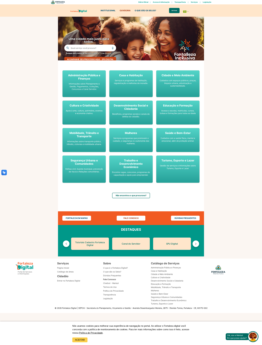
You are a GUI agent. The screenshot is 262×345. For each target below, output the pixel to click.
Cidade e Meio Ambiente (162, 274)
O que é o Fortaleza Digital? (115, 268)
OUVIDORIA (125, 10)
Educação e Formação (161, 284)
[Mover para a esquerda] (66, 243)
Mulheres (155, 290)
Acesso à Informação (161, 2)
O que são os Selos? (112, 272)
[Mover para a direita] (196, 243)
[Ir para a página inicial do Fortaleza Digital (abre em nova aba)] (24, 268)
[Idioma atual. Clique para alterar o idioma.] (186, 12)
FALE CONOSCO (131, 218)
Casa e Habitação (159, 271)
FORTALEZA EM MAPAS (77, 218)
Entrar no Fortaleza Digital (68, 281)
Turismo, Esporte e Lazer (162, 303)
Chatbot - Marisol (111, 283)
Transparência (180, 2)
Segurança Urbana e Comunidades (166, 297)
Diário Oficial (143, 2)
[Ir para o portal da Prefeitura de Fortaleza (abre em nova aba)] (218, 270)
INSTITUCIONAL (108, 10)
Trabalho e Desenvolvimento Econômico (168, 300)
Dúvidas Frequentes (112, 275)
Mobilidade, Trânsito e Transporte (166, 287)
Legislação (207, 2)
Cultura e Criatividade (160, 277)
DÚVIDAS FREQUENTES (185, 218)
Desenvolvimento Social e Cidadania (167, 281)
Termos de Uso (110, 287)
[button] (84, 83)
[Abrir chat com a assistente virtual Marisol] (253, 336)
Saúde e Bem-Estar (159, 294)
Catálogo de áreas (65, 272)
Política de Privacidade (91, 333)
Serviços (194, 2)
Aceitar (80, 340)
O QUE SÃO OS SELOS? (145, 10)
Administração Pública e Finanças (166, 267)
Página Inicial (63, 268)
